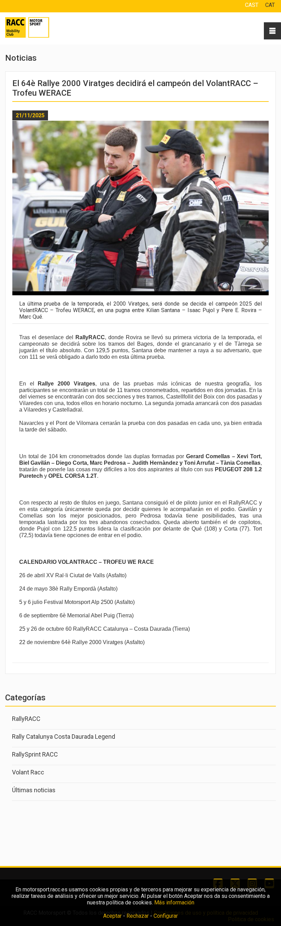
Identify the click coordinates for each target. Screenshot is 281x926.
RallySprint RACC (35, 754)
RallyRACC (26, 718)
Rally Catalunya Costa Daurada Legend (63, 736)
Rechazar (137, 916)
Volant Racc (28, 772)
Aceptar (112, 916)
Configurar (166, 916)
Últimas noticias (34, 790)
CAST (251, 5)
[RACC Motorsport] (35, 27)
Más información (174, 902)
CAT (270, 5)
